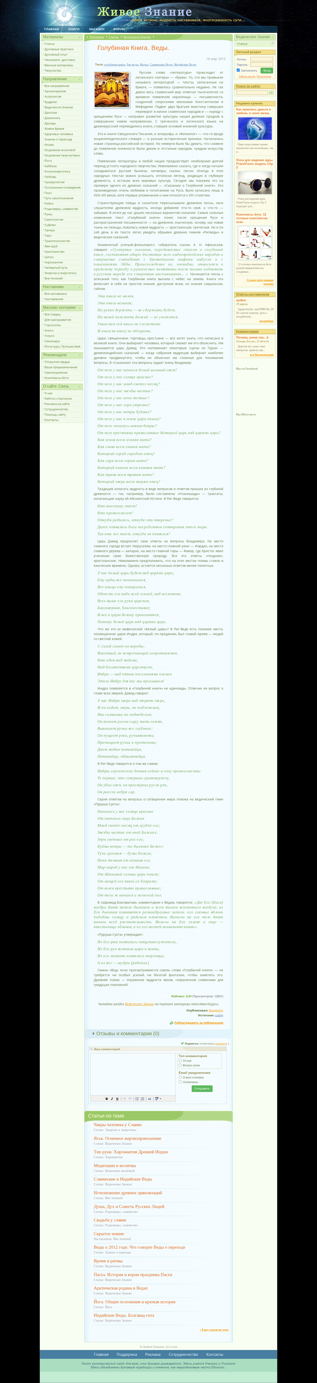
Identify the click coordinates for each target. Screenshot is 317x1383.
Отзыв (187, 1060)
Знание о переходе (58, 139)
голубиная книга (114, 64)
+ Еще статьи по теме (214, 1329)
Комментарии (247, 331)
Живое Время (54, 128)
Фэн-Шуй (51, 246)
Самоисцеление (56, 372)
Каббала (51, 166)
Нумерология (55, 182)
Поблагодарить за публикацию (198, 1023)
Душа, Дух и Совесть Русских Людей (129, 1206)
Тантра (50, 230)
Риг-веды (133, 64)
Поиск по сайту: (248, 86)
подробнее (266, 321)
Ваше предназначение (61, 367)
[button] (106, 1098)
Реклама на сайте (57, 404)
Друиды (50, 123)
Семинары (52, 341)
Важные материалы (59, 65)
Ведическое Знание (59, 107)
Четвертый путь (56, 267)
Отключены (190, 1082)
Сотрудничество (56, 409)
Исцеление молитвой (60, 150)
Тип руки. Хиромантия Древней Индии (131, 1151)
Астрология (53, 96)
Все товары (53, 314)
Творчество (53, 70)
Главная (51, 29)
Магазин (96, 29)
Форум (119, 29)
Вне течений (54, 278)
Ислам (49, 145)
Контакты (51, 420)
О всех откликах (193, 1077)
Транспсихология (57, 241)
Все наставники (56, 294)
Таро (48, 235)
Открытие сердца (57, 362)
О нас (48, 393)
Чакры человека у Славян (118, 1124)
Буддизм (51, 102)
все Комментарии (262, 354)
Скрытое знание (109, 1233)
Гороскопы (53, 325)
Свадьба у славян (110, 1219)
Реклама (153, 1354)
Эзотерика (97, 37)
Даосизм (51, 112)
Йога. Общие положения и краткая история (134, 1301)
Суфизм (50, 225)
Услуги (49, 336)
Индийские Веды (185, 64)
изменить (221, 1043)
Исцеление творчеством (62, 155)
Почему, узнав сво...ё (252, 337)
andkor (241, 300)
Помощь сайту (55, 414)
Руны (48, 214)
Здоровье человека (59, 134)
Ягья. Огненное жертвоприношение (127, 1138)
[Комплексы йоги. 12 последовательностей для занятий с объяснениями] (255, 259)
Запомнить (249, 70)
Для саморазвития (58, 320)
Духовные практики (59, 49)
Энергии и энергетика (60, 273)
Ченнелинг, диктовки (60, 60)
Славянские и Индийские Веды (123, 1179)
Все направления (57, 86)
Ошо (48, 193)
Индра (144, 64)
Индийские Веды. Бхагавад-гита (124, 1315)
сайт (219, 1015)
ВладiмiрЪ (216, 1010)
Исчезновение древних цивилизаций (128, 1192)
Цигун (49, 257)
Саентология (54, 219)
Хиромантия (54, 262)
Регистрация (264, 76)
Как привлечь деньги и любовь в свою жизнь (253, 111)
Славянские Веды (161, 64)
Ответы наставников (252, 294)
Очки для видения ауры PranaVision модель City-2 (255, 163)
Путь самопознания (59, 198)
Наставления (54, 299)
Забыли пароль (247, 76)
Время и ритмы (108, 1260)
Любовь (50, 177)
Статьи (50, 44)
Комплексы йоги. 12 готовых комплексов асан (252, 218)
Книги (74, 29)
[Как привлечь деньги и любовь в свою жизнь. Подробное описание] (255, 139)
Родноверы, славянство (61, 209)
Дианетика (52, 118)
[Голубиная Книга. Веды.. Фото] (113, 108)
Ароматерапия (55, 91)
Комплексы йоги (57, 378)
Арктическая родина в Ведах (121, 1288)
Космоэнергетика (57, 171)
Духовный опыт (56, 54)
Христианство (55, 251)
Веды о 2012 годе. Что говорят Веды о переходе (139, 1247)
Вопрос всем (191, 1065)
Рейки (49, 203)
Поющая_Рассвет (245, 341)
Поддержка (127, 1354)
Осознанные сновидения (63, 187)
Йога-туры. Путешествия (62, 346)
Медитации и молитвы (115, 1165)
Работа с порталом (58, 398)
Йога (48, 161)
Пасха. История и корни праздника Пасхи (133, 1274)
